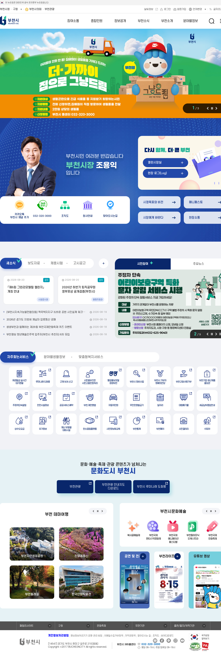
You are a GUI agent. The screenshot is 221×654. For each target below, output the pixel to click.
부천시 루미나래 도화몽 (151, 486)
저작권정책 (130, 635)
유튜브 (182, 640)
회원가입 (181, 9)
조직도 (156, 635)
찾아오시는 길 (144, 635)
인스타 (175, 640)
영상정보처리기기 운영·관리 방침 (86, 635)
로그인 (167, 9)
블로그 (155, 640)
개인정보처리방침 (58, 635)
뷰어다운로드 (167, 635)
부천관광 (75, 486)
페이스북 (162, 640)
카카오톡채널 (168, 640)
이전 (208, 108)
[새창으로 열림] (199, 636)
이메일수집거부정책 (113, 635)
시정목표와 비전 (153, 202)
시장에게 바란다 (153, 217)
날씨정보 (148, 9)
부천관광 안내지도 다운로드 (113, 486)
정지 (212, 108)
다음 (216, 108)
